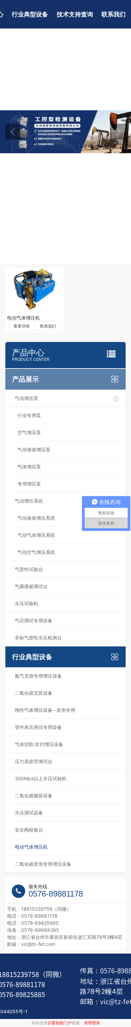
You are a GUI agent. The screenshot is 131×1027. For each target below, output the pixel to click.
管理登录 (92, 1022)
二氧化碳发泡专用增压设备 (43, 864)
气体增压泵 (29, 466)
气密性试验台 (29, 569)
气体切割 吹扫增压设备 (39, 744)
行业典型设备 (30, 14)
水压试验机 (26, 603)
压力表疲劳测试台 (33, 761)
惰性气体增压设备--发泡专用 (45, 710)
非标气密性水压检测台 (38, 637)
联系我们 (113, 14)
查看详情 (21, 326)
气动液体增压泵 (33, 449)
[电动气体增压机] (34, 290)
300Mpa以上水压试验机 (41, 778)
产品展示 (25, 379)
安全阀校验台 (29, 830)
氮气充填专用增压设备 (38, 676)
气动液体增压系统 (36, 518)
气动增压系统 (29, 501)
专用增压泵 (29, 484)
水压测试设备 (29, 812)
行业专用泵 (29, 415)
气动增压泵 (26, 398)
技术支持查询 (75, 14)
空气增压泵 (29, 432)
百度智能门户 (59, 1022)
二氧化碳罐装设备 (33, 795)
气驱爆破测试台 (31, 586)
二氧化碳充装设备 (33, 693)
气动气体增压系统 (36, 535)
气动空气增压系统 (36, 552)
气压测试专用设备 (33, 620)
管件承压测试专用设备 (38, 727)
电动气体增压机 (23, 318)
